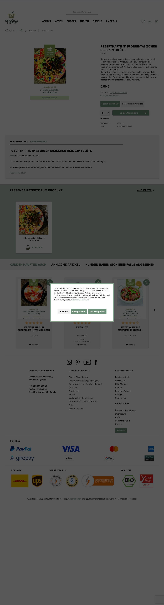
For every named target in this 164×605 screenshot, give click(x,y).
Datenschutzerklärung (80, 300)
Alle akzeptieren (97, 311)
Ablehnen (63, 311)
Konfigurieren (78, 311)
